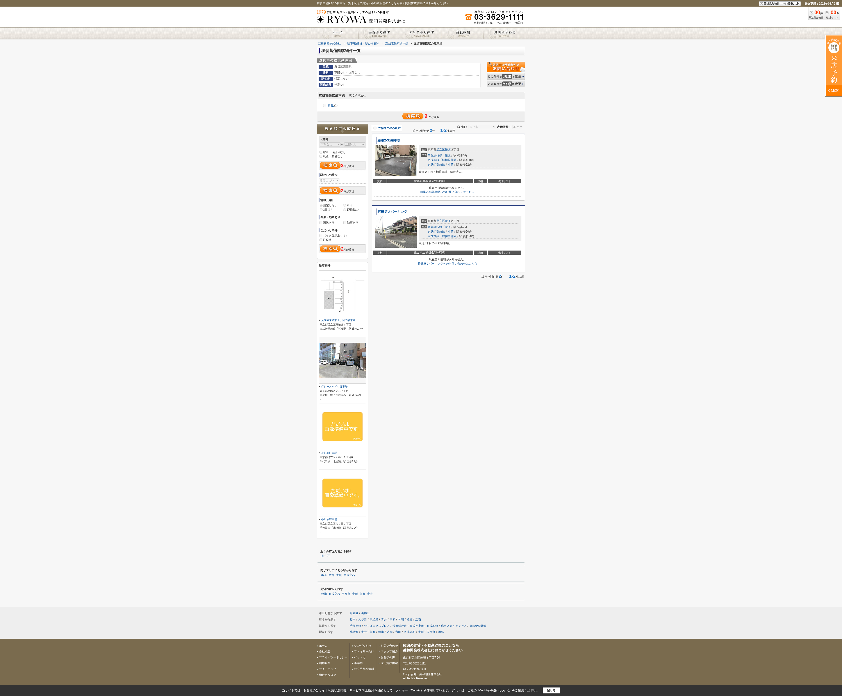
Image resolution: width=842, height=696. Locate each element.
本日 (349, 205)
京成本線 (433, 160)
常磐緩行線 (435, 155)
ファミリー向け (364, 651)
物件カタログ (327, 675)
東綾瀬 (374, 619)
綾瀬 (448, 149)
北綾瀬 (354, 632)
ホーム (323, 645)
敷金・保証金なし (334, 152)
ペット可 (360, 657)
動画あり (352, 222)
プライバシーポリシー (333, 657)
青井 (370, 593)
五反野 (346, 593)
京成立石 (349, 575)
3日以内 (328, 209)
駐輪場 (329, 240)
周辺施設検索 (389, 663)
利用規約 (324, 663)
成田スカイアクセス (454, 625)
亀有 (324, 575)
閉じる (551, 690)
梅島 (441, 632)
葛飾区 (365, 613)
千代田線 (355, 625)
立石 (418, 619)
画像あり (328, 222)
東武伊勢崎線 (436, 164)
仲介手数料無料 (364, 669)
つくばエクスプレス (377, 625)
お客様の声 (388, 657)
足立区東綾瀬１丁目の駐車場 (338, 320)
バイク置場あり (335, 235)
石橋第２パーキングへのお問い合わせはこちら (447, 263)
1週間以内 (353, 209)
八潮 (389, 632)
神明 (401, 619)
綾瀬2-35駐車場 (389, 140)
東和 (392, 619)
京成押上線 (417, 625)
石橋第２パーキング (392, 212)
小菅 (450, 164)
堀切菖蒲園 (449, 160)
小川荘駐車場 (329, 452)
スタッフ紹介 (389, 651)
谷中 (352, 619)
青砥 (332, 105)
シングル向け (362, 645)
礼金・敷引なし (333, 156)
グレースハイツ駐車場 (334, 386)
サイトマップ (327, 669)
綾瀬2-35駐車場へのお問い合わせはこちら (447, 192)
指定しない (330, 205)
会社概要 (324, 651)
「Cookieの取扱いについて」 (494, 690)
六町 (398, 632)
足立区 (440, 149)
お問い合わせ (389, 645)
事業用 (358, 663)
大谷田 (362, 619)
